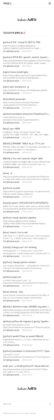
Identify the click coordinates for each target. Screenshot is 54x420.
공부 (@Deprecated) (11, 51)
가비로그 (7, 3)
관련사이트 (7, 404)
